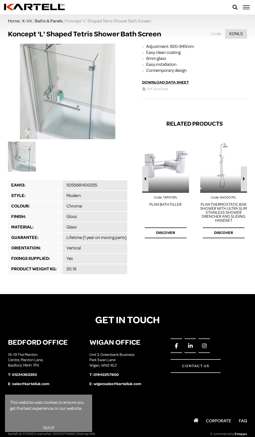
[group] (67, 91)
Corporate (218, 421)
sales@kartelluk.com (30, 383)
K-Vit (27, 21)
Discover (165, 232)
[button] (145, 178)
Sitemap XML (86, 434)
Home (13, 21)
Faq (243, 421)
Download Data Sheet (165, 82)
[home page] (35, 7)
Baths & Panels (49, 21)
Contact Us (195, 365)
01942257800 (106, 374)
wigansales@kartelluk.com (117, 383)
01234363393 (24, 374)
